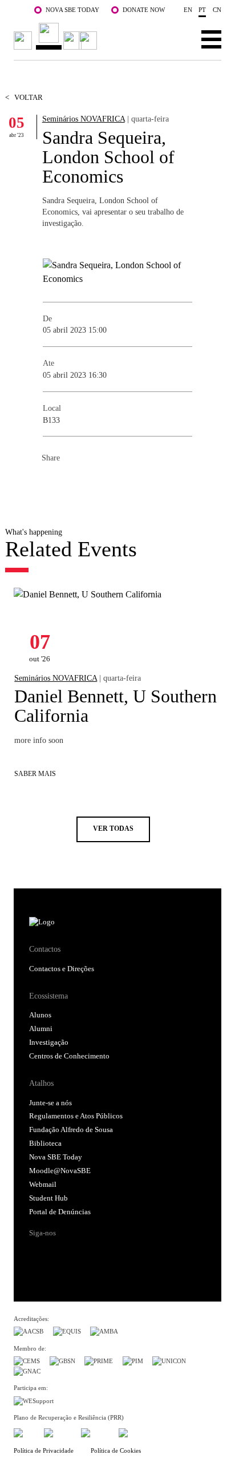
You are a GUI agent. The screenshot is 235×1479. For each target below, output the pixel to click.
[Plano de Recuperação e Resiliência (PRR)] (58, 1431)
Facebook (51, 483)
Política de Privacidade (44, 1450)
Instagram (82, 1252)
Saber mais (35, 774)
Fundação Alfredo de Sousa (71, 1130)
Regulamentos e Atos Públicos (76, 1116)
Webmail (42, 1185)
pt (202, 9)
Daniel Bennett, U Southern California (115, 706)
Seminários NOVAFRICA (83, 118)
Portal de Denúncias (60, 1212)
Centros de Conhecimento (69, 1056)
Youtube (125, 1252)
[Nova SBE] (57, 36)
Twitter (73, 483)
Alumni (40, 1029)
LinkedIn (96, 483)
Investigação (48, 1042)
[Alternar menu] (211, 38)
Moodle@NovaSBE (60, 1171)
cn (217, 9)
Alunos (40, 1015)
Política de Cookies (116, 1450)
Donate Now (144, 9)
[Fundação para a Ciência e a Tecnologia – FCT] (24, 1431)
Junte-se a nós (50, 1103)
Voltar (24, 98)
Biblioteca (45, 1143)
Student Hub (48, 1198)
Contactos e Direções (61, 969)
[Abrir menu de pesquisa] (176, 38)
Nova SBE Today (72, 9)
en (188, 9)
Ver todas (113, 829)
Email (119, 483)
